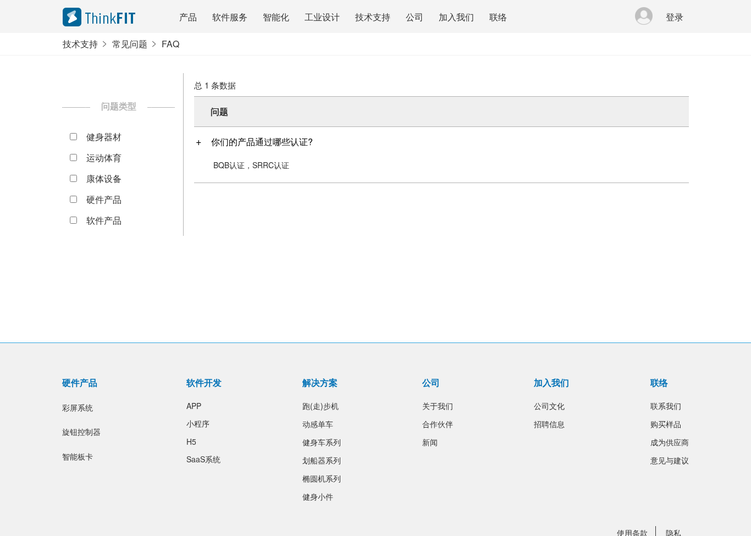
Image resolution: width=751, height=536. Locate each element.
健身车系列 (321, 441)
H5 (191, 441)
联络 (498, 16)
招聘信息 (549, 423)
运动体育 (104, 157)
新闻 (430, 441)
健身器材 (104, 136)
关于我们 (437, 405)
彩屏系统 (77, 407)
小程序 (197, 423)
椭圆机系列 (321, 478)
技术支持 (372, 16)
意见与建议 (669, 460)
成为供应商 (669, 441)
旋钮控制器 (81, 431)
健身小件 (317, 496)
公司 (414, 16)
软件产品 (104, 220)
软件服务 (229, 16)
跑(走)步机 (320, 405)
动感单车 (317, 423)
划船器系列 (321, 460)
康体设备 (104, 178)
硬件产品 (104, 199)
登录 (674, 16)
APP (193, 405)
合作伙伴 (437, 423)
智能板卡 (77, 456)
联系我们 (665, 405)
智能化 (276, 16)
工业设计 (322, 16)
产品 (188, 16)
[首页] (112, 17)
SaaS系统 (203, 459)
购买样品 (665, 423)
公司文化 (549, 405)
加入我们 (456, 16)
